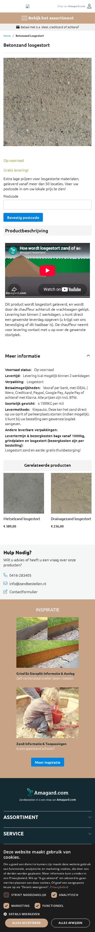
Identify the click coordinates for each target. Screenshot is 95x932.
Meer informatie (22, 356)
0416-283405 (20, 575)
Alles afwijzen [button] (71, 923)
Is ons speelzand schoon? (35, 748)
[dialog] (47, 888)
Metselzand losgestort (21, 518)
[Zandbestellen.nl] (28, 6)
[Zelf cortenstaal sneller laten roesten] (47, 642)
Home (7, 35)
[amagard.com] (47, 792)
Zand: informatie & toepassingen (41, 744)
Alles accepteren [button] (26, 923)
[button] (47, 914)
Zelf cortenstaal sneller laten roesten (44, 678)
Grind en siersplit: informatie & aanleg (45, 673)
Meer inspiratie (47, 762)
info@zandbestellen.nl (27, 583)
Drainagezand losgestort (71, 518)
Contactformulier (23, 591)
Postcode (10, 196)
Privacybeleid (59, 887)
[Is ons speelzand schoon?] (47, 712)
